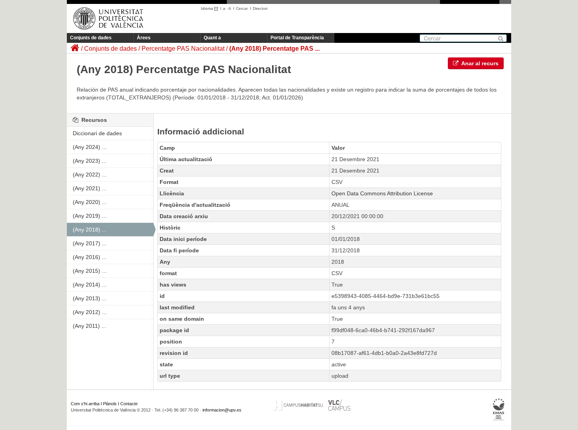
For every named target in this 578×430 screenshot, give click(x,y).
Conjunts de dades (91, 37)
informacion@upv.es (221, 410)
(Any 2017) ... (90, 243)
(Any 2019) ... (90, 216)
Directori (260, 8)
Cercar (242, 8)
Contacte (129, 403)
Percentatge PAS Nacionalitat (183, 48)
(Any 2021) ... (90, 188)
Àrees (144, 37)
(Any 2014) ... (90, 284)
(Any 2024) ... (90, 147)
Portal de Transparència (297, 37)
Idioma (207, 8)
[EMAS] (498, 409)
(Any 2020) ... (90, 202)
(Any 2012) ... (90, 312)
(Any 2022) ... (90, 174)
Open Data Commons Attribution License (382, 193)
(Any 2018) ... (90, 229)
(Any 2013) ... (90, 298)
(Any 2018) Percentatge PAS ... (274, 48)
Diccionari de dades (97, 133)
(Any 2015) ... (90, 271)
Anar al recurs (479, 63)
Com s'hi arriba (85, 403)
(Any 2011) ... (89, 326)
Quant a (212, 37)
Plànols (110, 403)
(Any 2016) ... (90, 257)
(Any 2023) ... (90, 161)
